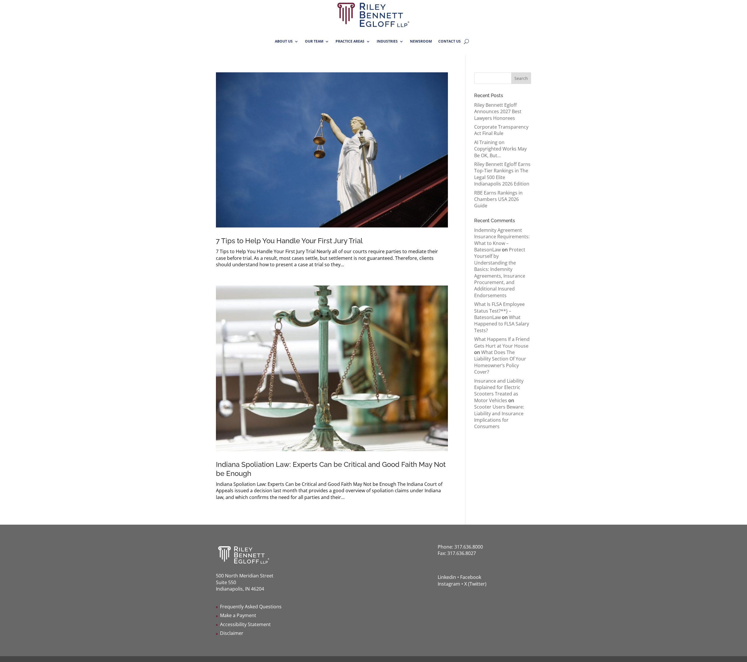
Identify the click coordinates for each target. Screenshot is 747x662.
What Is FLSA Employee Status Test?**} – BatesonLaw (499, 311)
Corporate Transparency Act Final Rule (501, 130)
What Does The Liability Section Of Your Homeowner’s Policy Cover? (500, 362)
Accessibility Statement (245, 624)
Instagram (449, 584)
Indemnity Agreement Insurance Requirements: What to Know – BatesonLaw (502, 240)
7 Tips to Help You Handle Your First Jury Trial (289, 241)
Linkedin (447, 577)
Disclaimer (231, 633)
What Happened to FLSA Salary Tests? (501, 324)
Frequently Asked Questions (251, 606)
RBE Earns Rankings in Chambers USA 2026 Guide (498, 199)
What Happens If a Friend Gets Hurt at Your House (502, 342)
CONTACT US (449, 41)
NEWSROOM (421, 41)
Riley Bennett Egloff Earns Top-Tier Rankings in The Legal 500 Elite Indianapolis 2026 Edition (502, 174)
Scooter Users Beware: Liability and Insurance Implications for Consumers (499, 417)
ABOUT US (284, 41)
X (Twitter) (475, 584)
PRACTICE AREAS (350, 41)
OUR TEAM (314, 41)
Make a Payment (238, 615)
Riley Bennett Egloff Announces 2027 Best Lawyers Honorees (497, 111)
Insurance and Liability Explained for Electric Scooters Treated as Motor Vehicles (498, 391)
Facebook (470, 577)
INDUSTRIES (387, 41)
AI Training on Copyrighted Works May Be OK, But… (500, 149)
